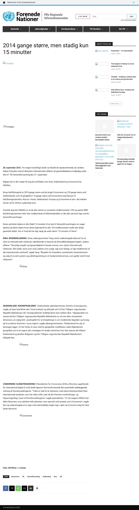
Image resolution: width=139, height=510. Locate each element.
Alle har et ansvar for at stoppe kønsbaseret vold (126, 137)
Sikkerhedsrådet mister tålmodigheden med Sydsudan (104, 165)
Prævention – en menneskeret (122, 51)
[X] (12, 488)
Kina (55, 476)
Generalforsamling (33, 476)
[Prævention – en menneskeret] (102, 54)
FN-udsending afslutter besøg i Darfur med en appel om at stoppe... (126, 161)
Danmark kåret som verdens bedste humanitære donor (103, 137)
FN (23, 476)
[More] (37, 488)
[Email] (24, 488)
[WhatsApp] (18, 488)
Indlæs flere (114, 103)
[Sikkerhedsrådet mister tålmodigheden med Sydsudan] (104, 152)
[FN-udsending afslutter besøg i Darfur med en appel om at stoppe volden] (126, 150)
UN (61, 476)
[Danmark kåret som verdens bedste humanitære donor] (104, 126)
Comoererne (15, 476)
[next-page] (101, 174)
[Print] (30, 488)
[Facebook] (5, 488)
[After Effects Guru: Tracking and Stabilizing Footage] (102, 93)
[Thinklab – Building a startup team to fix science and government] (102, 80)
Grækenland (47, 476)
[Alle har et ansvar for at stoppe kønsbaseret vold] (126, 126)
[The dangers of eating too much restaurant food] (102, 67)
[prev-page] (97, 174)
